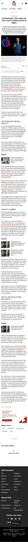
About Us (3, 500)
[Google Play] (8, 523)
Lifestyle (3, 478)
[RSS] (19, 519)
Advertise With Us (6, 505)
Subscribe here (7, 420)
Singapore (20, 8)
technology (4, 431)
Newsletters (4, 492)
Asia (2, 473)
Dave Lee (3, 66)
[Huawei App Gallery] (16, 523)
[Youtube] (12, 519)
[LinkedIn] (15, 519)
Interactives (17, 484)
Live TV (3, 487)
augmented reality (20, 428)
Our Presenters (5, 508)
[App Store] (10, 523)
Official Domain (6, 533)
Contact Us (17, 505)
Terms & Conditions (15, 533)
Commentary (14, 16)
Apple (3, 428)
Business (3, 476)
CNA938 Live (17, 481)
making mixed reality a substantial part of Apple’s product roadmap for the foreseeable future (13, 175)
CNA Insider (17, 476)
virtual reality (10, 428)
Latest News (12, 8)
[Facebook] (8, 519)
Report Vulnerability (12, 534)
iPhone (11, 431)
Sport (15, 487)
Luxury (16, 478)
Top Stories (4, 8)
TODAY (3, 481)
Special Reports (5, 489)
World (15, 489)
